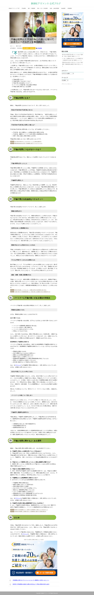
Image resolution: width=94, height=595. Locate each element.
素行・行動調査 (31, 8)
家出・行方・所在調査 (42, 8)
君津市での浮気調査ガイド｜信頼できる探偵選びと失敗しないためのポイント (31, 509)
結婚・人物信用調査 (54, 8)
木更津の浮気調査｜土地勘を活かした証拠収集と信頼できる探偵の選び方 (30, 511)
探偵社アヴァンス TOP (14, 8)
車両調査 (70, 8)
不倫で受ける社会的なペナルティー (22, 83)
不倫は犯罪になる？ (18, 79)
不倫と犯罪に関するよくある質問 (22, 86)
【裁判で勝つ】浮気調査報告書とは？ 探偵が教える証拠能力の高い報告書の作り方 (32, 291)
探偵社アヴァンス (45, 593)
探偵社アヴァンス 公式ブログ (46, 3)
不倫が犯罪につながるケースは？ (22, 81)
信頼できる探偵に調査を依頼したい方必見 (34, 539)
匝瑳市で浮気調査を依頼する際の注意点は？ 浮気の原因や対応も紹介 (31, 584)
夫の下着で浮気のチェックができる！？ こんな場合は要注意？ (28, 141)
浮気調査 (24, 8)
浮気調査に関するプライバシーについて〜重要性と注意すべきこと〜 (31, 580)
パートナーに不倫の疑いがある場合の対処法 (25, 84)
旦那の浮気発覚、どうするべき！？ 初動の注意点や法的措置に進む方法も (30, 289)
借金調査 (63, 8)
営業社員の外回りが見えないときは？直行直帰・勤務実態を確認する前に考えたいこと (72, 64)
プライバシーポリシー (67, 84)
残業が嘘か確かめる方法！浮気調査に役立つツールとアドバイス (28, 143)
